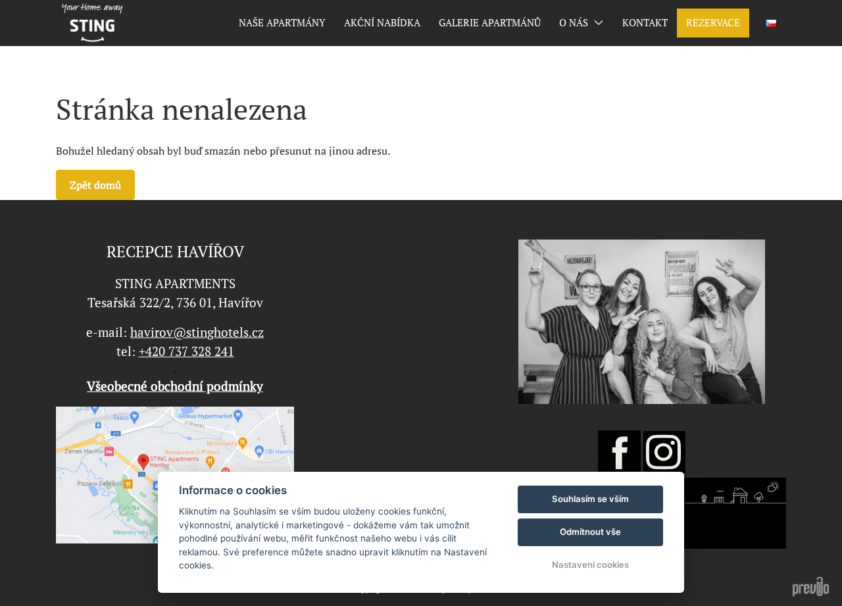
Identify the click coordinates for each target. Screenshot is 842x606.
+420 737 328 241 (186, 351)
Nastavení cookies (590, 564)
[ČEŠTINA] (771, 23)
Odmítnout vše (590, 531)
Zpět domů (95, 185)
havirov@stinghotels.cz (197, 332)
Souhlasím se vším (590, 498)
